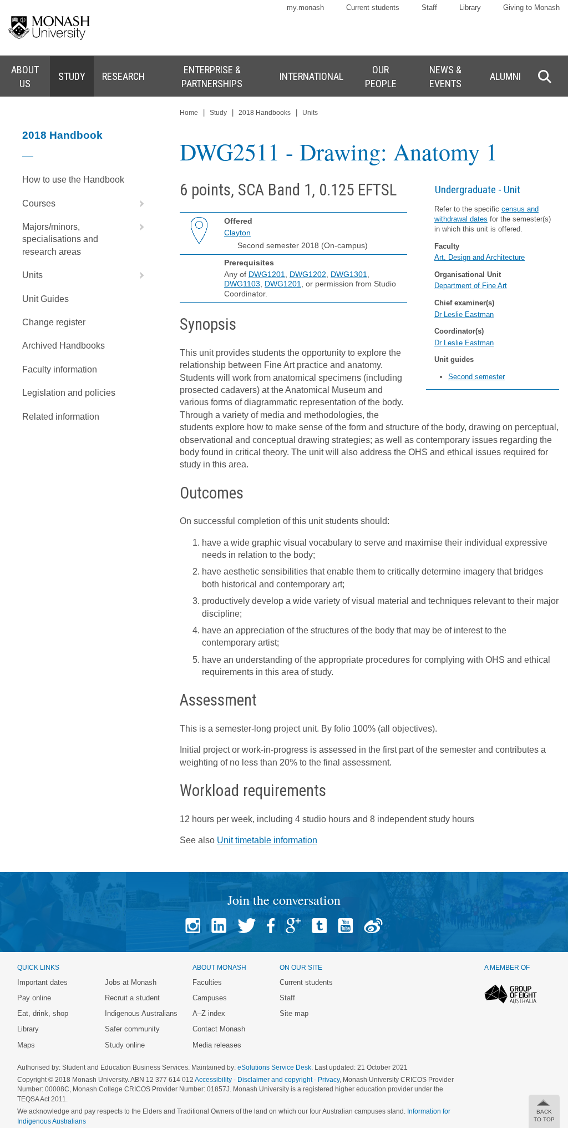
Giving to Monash (531, 7)
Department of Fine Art (470, 285)
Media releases (216, 1045)
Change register (53, 322)
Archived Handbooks (63, 345)
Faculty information (59, 369)
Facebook (271, 925)
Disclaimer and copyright (274, 1080)
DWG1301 (349, 274)
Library (470, 7)
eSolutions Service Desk (274, 1067)
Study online (125, 1045)
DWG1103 (242, 283)
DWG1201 (266, 274)
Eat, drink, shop (42, 1013)
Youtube (345, 925)
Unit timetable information (267, 840)
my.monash (305, 7)
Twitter (246, 925)
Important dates (42, 982)
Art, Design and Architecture (479, 257)
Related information (60, 416)
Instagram (192, 925)
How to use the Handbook (73, 179)
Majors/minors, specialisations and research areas (60, 239)
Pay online (34, 998)
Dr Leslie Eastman (464, 314)
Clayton (237, 232)
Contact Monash (218, 1029)
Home (189, 113)
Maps (26, 1045)
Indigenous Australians (141, 1013)
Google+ (293, 925)
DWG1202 (308, 274)
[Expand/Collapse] (137, 203)
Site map (294, 1013)
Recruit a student (132, 998)
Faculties (207, 982)
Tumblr (319, 925)
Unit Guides (45, 299)
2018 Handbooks (265, 113)
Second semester (476, 376)
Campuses (209, 998)
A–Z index (208, 1013)
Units (32, 275)
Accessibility (213, 1080)
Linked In (218, 925)
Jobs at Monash (130, 982)
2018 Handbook (62, 135)
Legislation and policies (68, 392)
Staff (429, 7)
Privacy (328, 1080)
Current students (372, 7)
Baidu (373, 925)
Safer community (132, 1029)
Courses (38, 203)
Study (218, 113)
